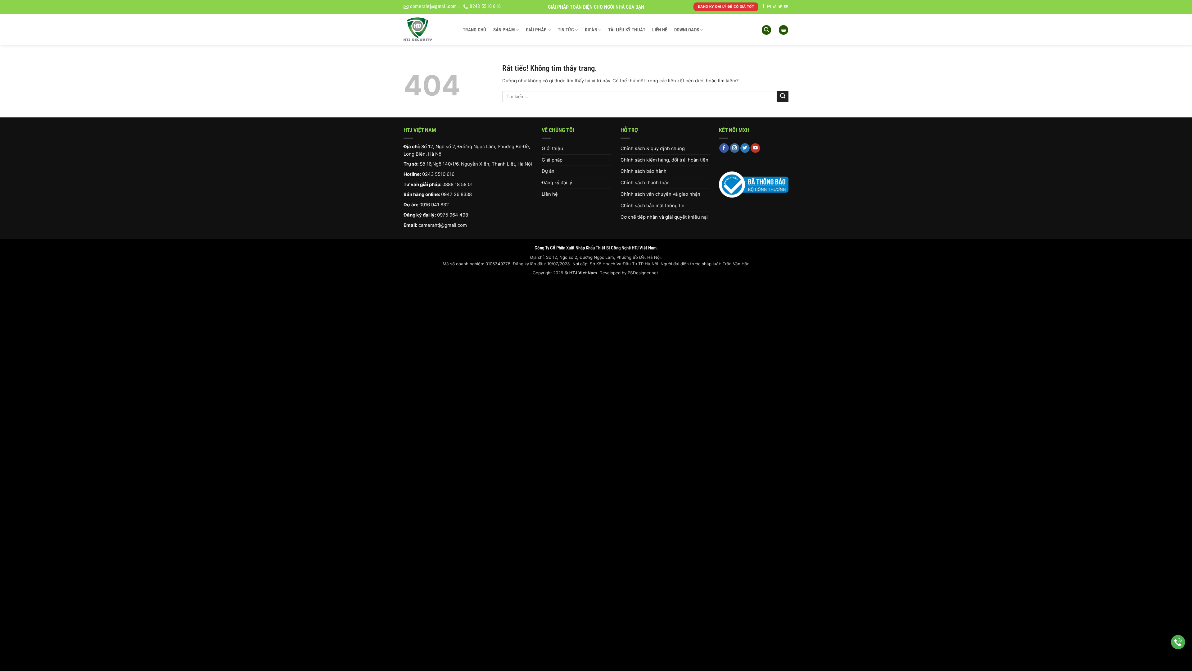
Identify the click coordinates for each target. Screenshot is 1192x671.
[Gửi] (782, 96)
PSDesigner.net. (643, 272)
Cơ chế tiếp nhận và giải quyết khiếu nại (664, 217)
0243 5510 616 (438, 174)
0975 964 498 (452, 215)
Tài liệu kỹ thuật (626, 30)
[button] (766, 30)
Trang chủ (474, 30)
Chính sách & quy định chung (653, 148)
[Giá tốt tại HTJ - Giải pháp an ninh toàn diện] (429, 29)
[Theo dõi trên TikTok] (774, 6)
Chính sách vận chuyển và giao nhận (660, 194)
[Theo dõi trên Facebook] (763, 6)
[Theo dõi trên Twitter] (780, 6)
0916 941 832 (434, 205)
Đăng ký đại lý (557, 182)
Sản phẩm (504, 30)
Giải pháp (536, 30)
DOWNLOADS (686, 30)
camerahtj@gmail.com (442, 225)
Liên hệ (659, 30)
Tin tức (566, 30)
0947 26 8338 (456, 194)
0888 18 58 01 (457, 184)
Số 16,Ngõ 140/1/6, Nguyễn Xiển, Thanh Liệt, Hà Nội (476, 164)
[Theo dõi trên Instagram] (769, 6)
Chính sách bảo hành (643, 171)
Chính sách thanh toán (645, 182)
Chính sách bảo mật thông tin (652, 205)
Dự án (591, 30)
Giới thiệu (552, 148)
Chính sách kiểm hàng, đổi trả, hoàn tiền (664, 160)
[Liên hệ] (1178, 642)
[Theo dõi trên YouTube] (786, 6)
